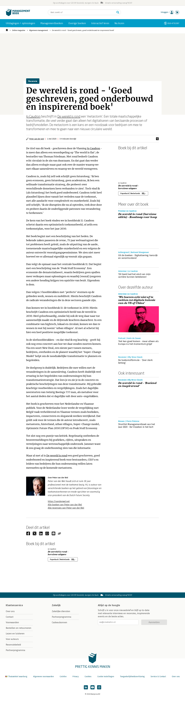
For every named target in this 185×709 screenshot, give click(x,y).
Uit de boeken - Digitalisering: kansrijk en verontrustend (138, 256)
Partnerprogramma (15, 650)
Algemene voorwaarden (43, 676)
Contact (9, 617)
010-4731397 (173, 23)
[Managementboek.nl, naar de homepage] (18, 15)
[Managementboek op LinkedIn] (86, 687)
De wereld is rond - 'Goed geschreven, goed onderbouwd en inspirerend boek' (83, 30)
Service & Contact (158, 676)
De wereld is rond (68, 116)
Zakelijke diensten (61, 611)
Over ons (10, 611)
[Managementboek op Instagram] (99, 687)
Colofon (63, 676)
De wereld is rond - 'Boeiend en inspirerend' (137, 385)
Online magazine (18, 30)
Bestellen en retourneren (18, 628)
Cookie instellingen (105, 676)
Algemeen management (38, 30)
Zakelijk (56, 605)
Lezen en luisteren (15, 633)
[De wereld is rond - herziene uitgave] (127, 165)
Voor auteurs (12, 639)
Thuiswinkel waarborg (18, 676)
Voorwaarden (12, 622)
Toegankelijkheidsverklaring (132, 676)
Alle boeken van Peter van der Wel (65, 504)
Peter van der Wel (36, 139)
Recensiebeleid (13, 644)
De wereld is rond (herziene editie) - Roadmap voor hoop (137, 216)
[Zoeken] (117, 12)
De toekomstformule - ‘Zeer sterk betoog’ (135, 361)
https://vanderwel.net (59, 501)
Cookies (88, 676)
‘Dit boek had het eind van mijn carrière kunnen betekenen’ (134, 275)
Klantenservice (14, 605)
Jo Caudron (33, 116)
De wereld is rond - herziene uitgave (128, 187)
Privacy (75, 676)
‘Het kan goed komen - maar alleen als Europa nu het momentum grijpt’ (138, 342)
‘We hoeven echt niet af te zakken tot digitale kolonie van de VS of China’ (136, 300)
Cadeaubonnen (59, 622)
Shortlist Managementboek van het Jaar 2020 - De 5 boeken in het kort (136, 425)
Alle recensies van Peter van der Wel (66, 508)
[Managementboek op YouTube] (92, 687)
